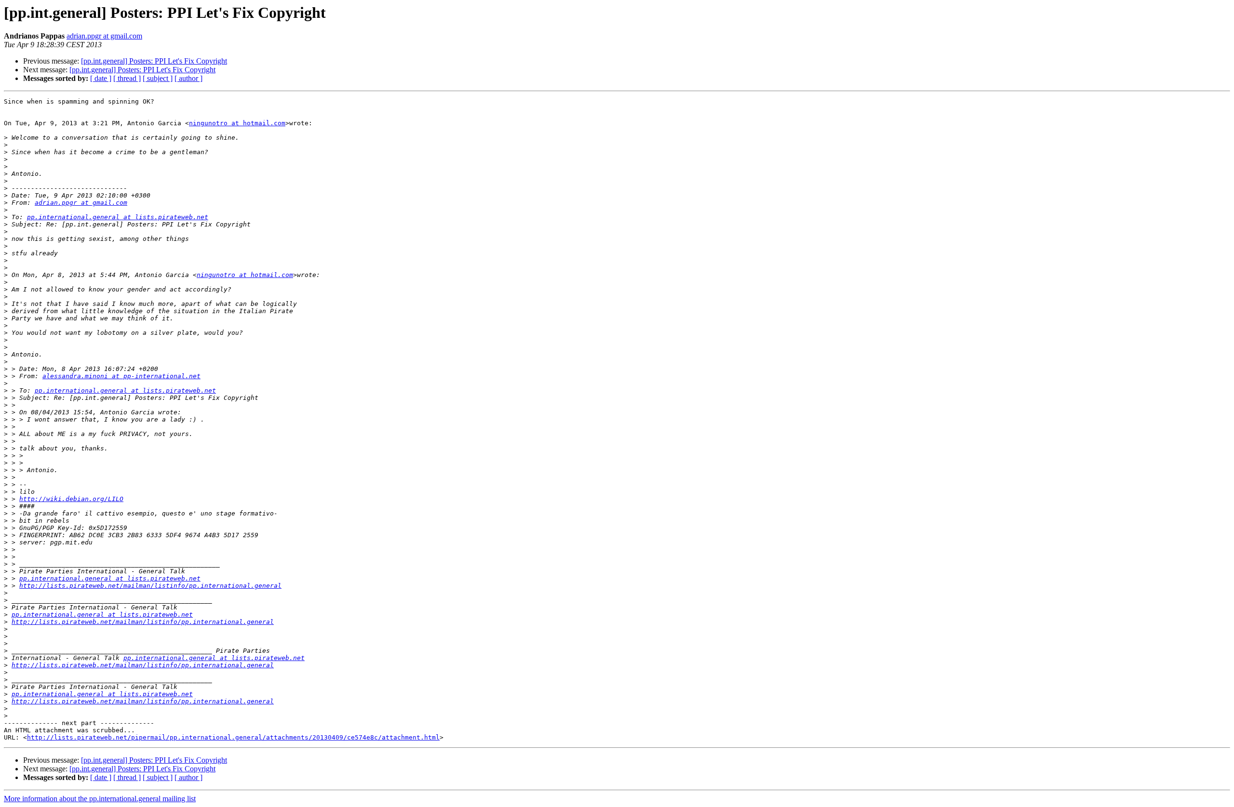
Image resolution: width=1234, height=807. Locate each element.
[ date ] (100, 78)
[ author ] (188, 78)
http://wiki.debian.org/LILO (71, 499)
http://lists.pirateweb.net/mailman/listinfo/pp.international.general (150, 585)
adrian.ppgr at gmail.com (104, 36)
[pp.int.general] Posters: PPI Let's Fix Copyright (154, 61)
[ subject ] (158, 78)
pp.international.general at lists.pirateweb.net (117, 217)
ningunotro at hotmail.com (237, 123)
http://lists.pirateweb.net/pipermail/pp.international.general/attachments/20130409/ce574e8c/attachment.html (233, 737)
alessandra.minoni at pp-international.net (121, 376)
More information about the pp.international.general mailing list (100, 798)
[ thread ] (127, 78)
